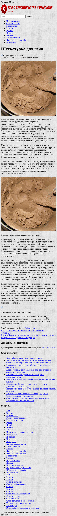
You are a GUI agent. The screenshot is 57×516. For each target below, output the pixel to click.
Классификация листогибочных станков (24, 358)
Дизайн (9, 30)
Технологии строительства (18, 503)
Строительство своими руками (20, 501)
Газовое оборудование (16, 418)
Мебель (9, 35)
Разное (9, 475)
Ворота (9, 413)
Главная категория (14, 420)
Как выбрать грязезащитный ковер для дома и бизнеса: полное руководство (27, 394)
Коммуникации (13, 38)
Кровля (9, 449)
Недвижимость (13, 21)
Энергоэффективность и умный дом (22, 508)
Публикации (30, 328)
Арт (8, 411)
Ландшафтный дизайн (16, 40)
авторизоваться (48, 348)
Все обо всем (12, 415)
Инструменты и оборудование (20, 432)
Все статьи (11, 42)
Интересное (11, 434)
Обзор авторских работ (16, 470)
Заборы (9, 430)
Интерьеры (11, 33)
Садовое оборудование (16, 484)
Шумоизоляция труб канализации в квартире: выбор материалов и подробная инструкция (28, 336)
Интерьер (10, 437)
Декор (9, 422)
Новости (10, 463)
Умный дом (11, 505)
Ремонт (9, 28)
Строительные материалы (18, 494)
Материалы (11, 26)
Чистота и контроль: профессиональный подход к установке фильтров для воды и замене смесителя (28, 361)
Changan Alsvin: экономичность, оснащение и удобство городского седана (26, 385)
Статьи (9, 486)
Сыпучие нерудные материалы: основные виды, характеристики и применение (28, 399)
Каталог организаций (16, 444)
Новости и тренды (14, 465)
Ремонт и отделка (14, 482)
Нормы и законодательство (18, 468)
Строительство (13, 23)
